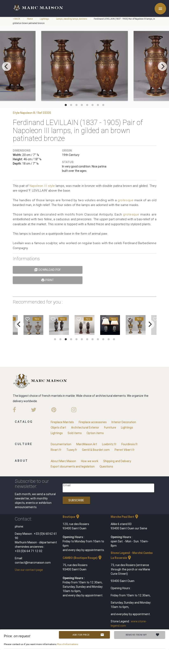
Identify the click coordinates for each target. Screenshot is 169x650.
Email (66, 485)
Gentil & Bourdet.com (96, 450)
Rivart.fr (56, 450)
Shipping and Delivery (117, 461)
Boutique (71, 517)
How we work (89, 461)
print (47, 280)
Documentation (61, 444)
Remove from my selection (143, 635)
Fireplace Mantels (62, 422)
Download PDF (47, 270)
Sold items (75, 433)
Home (30, 19)
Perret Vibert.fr (125, 450)
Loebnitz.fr (109, 444)
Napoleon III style (42, 186)
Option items (95, 433)
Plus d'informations (67, 644)
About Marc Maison (63, 461)
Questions (106, 466)
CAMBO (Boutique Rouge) (82, 558)
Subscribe (76, 500)
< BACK (16, 19)
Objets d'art (58, 427)
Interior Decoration (123, 422)
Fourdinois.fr (129, 444)
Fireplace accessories (93, 422)
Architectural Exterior (85, 427)
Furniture (110, 427)
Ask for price (88, 635)
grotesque (125, 200)
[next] (162, 66)
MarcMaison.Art (86, 444)
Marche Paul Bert (125, 517)
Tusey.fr (71, 450)
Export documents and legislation (73, 466)
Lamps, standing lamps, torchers (72, 19)
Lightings (44, 19)
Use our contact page (29, 570)
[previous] (6, 66)
